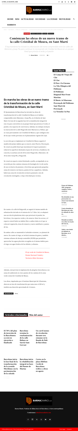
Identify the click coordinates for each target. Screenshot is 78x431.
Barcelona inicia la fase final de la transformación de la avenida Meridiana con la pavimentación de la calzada (11, 366)
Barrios (11, 25)
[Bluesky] (74, 2)
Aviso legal (62, 429)
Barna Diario (34, 55)
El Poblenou (59, 92)
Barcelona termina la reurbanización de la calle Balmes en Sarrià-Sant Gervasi (26, 338)
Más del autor (36, 315)
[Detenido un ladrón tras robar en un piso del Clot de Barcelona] (56, 221)
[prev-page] (5, 377)
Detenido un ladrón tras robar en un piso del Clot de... (68, 221)
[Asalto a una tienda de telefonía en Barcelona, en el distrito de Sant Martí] (56, 231)
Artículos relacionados (16, 315)
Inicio (5, 29)
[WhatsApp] (45, 63)
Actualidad (27, 19)
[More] (53, 63)
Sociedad (40, 19)
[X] (68, 2)
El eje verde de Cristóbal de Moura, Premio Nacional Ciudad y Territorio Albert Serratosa (37, 255)
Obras (16, 293)
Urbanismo (51, 33)
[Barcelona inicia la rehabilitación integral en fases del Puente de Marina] (27, 352)
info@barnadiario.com (43, 412)
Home (10, 19)
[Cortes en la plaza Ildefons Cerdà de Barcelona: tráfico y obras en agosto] (43, 352)
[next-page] (8, 377)
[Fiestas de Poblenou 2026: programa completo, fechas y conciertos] (56, 187)
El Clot (56, 80)
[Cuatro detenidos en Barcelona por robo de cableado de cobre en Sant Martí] (56, 210)
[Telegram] (49, 63)
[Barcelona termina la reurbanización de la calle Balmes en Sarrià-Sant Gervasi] (27, 324)
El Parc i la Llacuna (62, 83)
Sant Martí (11, 29)
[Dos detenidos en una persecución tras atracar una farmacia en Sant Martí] (56, 198)
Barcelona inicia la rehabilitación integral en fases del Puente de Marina (26, 364)
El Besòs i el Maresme (21, 29)
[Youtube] (71, 2)
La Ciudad (52, 19)
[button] (74, 19)
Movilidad (64, 19)
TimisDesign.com (28, 429)
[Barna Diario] (39, 10)
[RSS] (65, 2)
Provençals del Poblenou (64, 103)
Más (17, 19)
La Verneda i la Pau (62, 112)
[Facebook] (59, 2)
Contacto (69, 429)
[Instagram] (62, 2)
